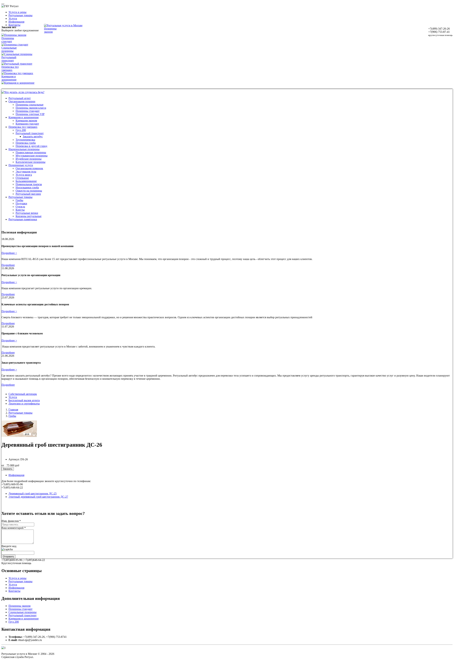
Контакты (14, 24)
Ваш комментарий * (13, 527)
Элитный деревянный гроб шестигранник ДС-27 (38, 496)
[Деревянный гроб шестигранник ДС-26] (19, 435)
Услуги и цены (17, 12)
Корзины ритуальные (28, 216)
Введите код (8, 546)
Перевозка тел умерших (23, 126)
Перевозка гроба (26, 142)
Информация (16, 21)
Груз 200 (21, 130)
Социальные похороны (23, 612)
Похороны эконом (20, 605)
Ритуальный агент (20, 98)
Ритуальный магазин (28, 193)
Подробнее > (9, 253)
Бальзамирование (26, 181)
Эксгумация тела (26, 171)
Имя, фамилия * (11, 520)
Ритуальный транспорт (30, 133)
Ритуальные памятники (23, 219)
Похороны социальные (29, 104)
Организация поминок (29, 168)
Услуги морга (24, 174)
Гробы (19, 200)
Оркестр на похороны (29, 190)
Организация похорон (22, 101)
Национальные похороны (24, 149)
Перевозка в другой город (31, 146)
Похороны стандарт (28, 110)
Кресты (20, 209)
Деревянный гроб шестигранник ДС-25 (33, 493)
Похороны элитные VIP (30, 114)
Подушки (21, 203)
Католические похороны (30, 161)
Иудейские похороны (28, 158)
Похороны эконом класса (31, 107)
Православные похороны (31, 152)
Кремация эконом (26, 120)
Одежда (20, 206)
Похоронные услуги (21, 165)
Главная (13, 409)
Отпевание (22, 177)
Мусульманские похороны (32, 155)
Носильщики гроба (27, 187)
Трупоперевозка (25, 139)
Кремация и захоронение (24, 117)
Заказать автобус (33, 136)
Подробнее (8, 265)
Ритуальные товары (20, 15)
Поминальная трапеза (29, 184)
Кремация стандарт (27, 123)
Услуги (13, 18)
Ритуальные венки (27, 212)
